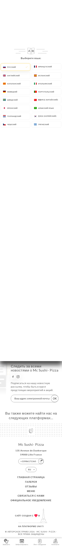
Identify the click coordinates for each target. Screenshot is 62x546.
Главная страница (31, 477)
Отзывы (31, 486)
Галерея (31, 481)
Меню (31, 491)
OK (55, 398)
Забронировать (22, 544)
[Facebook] (13, 377)
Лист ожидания (40, 544)
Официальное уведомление (31, 500)
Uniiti (40, 526)
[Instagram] (18, 377)
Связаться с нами (31, 495)
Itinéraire (55, 544)
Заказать (6, 544)
